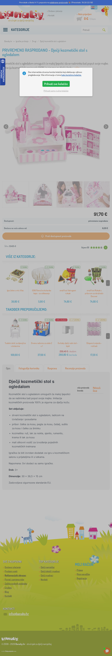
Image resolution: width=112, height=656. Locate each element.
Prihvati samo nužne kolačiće (56, 90)
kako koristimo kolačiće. (71, 75)
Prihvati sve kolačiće (56, 84)
